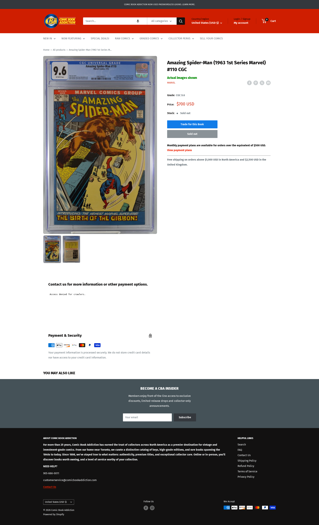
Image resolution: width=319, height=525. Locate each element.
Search (242, 444)
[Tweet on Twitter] (262, 82)
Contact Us (244, 455)
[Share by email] (268, 82)
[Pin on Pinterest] (255, 82)
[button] (138, 21)
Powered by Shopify (53, 514)
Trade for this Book (192, 124)
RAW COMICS (122, 38)
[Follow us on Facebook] (146, 508)
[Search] (181, 21)
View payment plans (179, 150)
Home (46, 49)
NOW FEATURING (71, 38)
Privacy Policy (246, 476)
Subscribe (185, 417)
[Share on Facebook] (249, 82)
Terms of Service (247, 471)
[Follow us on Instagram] (152, 508)
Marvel (171, 83)
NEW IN (47, 38)
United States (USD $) (56, 502)
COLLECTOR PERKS (179, 38)
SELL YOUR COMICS (211, 38)
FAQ (240, 449)
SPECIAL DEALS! (100, 38)
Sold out (192, 134)
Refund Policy (246, 466)
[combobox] (115, 21)
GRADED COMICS (149, 38)
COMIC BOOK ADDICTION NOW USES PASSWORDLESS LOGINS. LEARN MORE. (159, 4)
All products (59, 49)
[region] (100, 145)
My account (241, 23)
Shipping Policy (247, 460)
